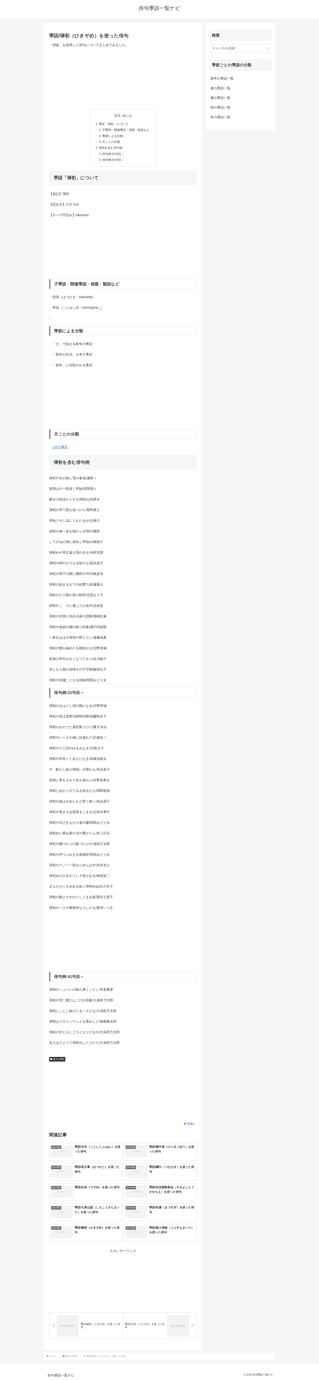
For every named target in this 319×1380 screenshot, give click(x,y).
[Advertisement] (123, 78)
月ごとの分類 (111, 141)
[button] (268, 48)
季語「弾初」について (113, 124)
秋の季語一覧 (220, 107)
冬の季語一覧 (220, 117)
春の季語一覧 (220, 88)
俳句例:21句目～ (113, 153)
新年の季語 (58, 1059)
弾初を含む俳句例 (110, 147)
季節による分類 (112, 136)
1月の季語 (60, 447)
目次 (117, 115)
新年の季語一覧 (222, 78)
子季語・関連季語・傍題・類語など (126, 129)
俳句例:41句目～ (113, 159)
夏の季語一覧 (220, 98)
